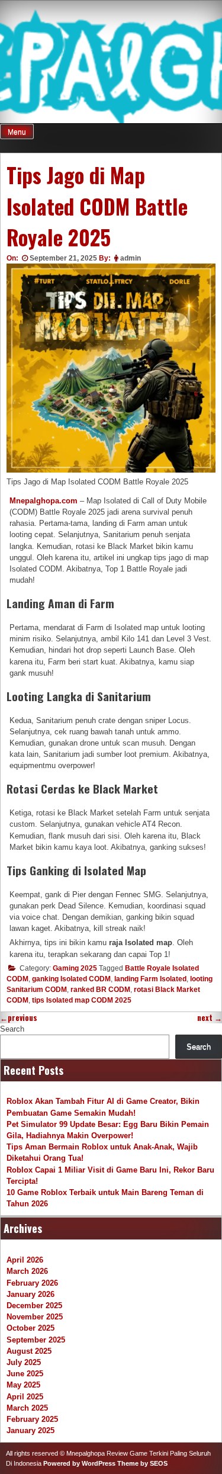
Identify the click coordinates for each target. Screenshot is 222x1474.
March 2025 (27, 1408)
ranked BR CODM (100, 989)
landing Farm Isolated (150, 979)
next (209, 1017)
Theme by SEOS (142, 1463)
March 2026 (27, 1271)
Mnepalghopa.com (43, 500)
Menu (17, 132)
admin (130, 258)
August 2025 (29, 1351)
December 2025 (34, 1305)
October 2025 (30, 1328)
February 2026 (32, 1283)
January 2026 (30, 1294)
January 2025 (30, 1430)
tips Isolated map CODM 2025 (81, 1000)
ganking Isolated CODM (71, 979)
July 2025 (24, 1362)
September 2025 (36, 1339)
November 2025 (35, 1316)
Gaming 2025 (75, 968)
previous (18, 1017)
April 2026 (25, 1259)
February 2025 (32, 1419)
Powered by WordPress (79, 1463)
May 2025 (23, 1384)
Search (12, 1029)
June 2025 (25, 1373)
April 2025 (25, 1396)
